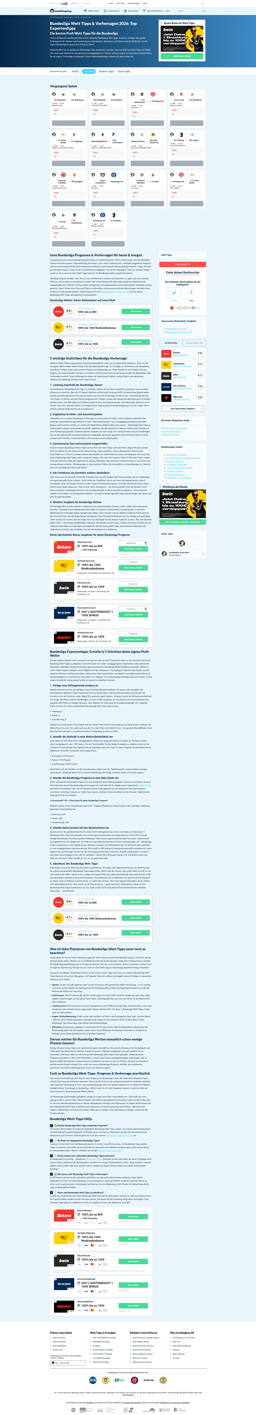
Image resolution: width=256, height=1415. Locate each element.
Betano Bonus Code (84, 542)
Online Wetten (145, 785)
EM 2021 (75, 71)
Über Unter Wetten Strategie (104, 1338)
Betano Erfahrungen (86, 308)
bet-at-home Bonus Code (86, 608)
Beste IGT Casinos (140, 1358)
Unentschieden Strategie (103, 1350)
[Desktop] (174, 292)
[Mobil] (191, 292)
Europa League (124, 71)
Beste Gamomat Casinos (143, 1346)
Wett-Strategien (134, 3)
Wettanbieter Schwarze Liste (179, 332)
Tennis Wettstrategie (176, 474)
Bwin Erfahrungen (85, 340)
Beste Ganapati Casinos (143, 1354)
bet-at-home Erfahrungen (86, 1279)
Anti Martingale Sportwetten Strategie (183, 458)
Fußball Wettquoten (170, 434)
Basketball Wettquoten (171, 431)
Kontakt (176, 1358)
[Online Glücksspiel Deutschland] (65, 11)
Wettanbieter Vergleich (177, 329)
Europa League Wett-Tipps (109, 1150)
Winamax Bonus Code (85, 632)
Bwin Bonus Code (83, 583)
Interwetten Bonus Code (86, 561)
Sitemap (176, 1350)
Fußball (76, 17)
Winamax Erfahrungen (85, 1301)
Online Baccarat (59, 1342)
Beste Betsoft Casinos (142, 1350)
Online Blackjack (59, 1346)
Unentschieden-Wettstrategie (179, 468)
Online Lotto (58, 1350)
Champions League (106, 71)
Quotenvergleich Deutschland (174, 428)
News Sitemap (179, 1354)
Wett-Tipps (120, 3)
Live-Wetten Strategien (177, 464)
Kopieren (145, 543)
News (145, 3)
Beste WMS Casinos (141, 1342)
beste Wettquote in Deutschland (114, 292)
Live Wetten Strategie (101, 1358)
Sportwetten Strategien (177, 454)
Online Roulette (59, 1338)
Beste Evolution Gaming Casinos (146, 1338)
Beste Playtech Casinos (142, 1362)
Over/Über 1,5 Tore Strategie (179, 478)
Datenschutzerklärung (182, 1346)
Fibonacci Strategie (175, 461)
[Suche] (189, 11)
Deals (111, 3)
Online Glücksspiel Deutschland (61, 17)
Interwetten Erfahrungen (88, 324)
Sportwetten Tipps (93, 1159)
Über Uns (176, 1342)
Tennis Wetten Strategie (102, 1354)
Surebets (96, 1346)
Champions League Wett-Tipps (119, 1135)
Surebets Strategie (175, 471)
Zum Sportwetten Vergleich (183, 408)
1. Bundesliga (89, 71)
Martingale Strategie (101, 1342)
